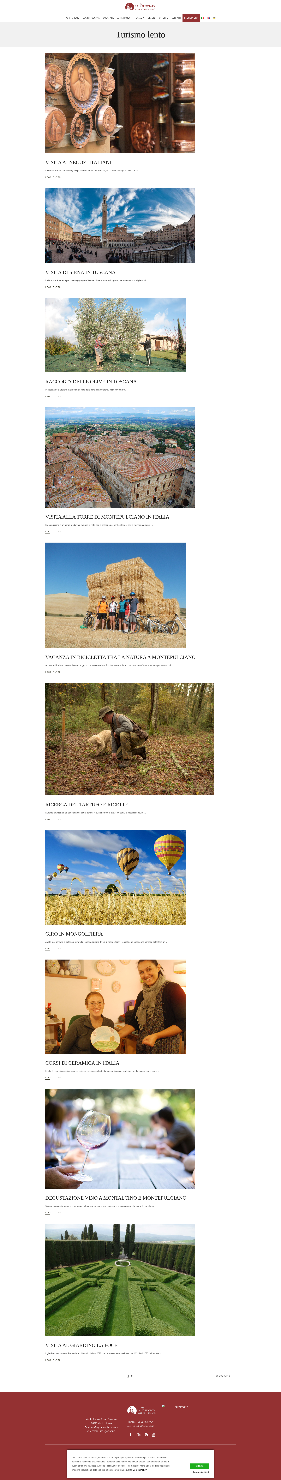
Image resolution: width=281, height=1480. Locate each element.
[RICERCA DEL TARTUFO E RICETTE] (129, 739)
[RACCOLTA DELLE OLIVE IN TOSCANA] (115, 335)
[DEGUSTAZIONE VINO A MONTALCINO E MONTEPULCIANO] (120, 1139)
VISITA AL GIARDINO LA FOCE (81, 1345)
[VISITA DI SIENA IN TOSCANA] (120, 225)
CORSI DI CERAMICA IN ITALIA (82, 1063)
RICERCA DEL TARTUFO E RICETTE (86, 804)
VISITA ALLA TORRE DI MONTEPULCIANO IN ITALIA (107, 517)
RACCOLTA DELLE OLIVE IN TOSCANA (91, 381)
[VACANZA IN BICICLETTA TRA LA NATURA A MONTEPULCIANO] (115, 595)
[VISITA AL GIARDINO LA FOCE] (120, 1280)
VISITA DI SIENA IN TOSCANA (80, 272)
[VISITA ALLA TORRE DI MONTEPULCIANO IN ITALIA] (120, 457)
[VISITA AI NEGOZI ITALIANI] (120, 103)
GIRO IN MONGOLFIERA (74, 934)
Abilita (199, 1466)
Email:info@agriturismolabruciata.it (101, 1427)
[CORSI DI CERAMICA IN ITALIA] (115, 1007)
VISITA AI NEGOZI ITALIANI (78, 162)
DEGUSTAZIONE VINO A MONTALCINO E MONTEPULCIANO (115, 1198)
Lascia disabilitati (201, 1472)
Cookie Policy (140, 1470)
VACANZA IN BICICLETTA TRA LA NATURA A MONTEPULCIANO (120, 657)
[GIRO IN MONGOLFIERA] (115, 877)
